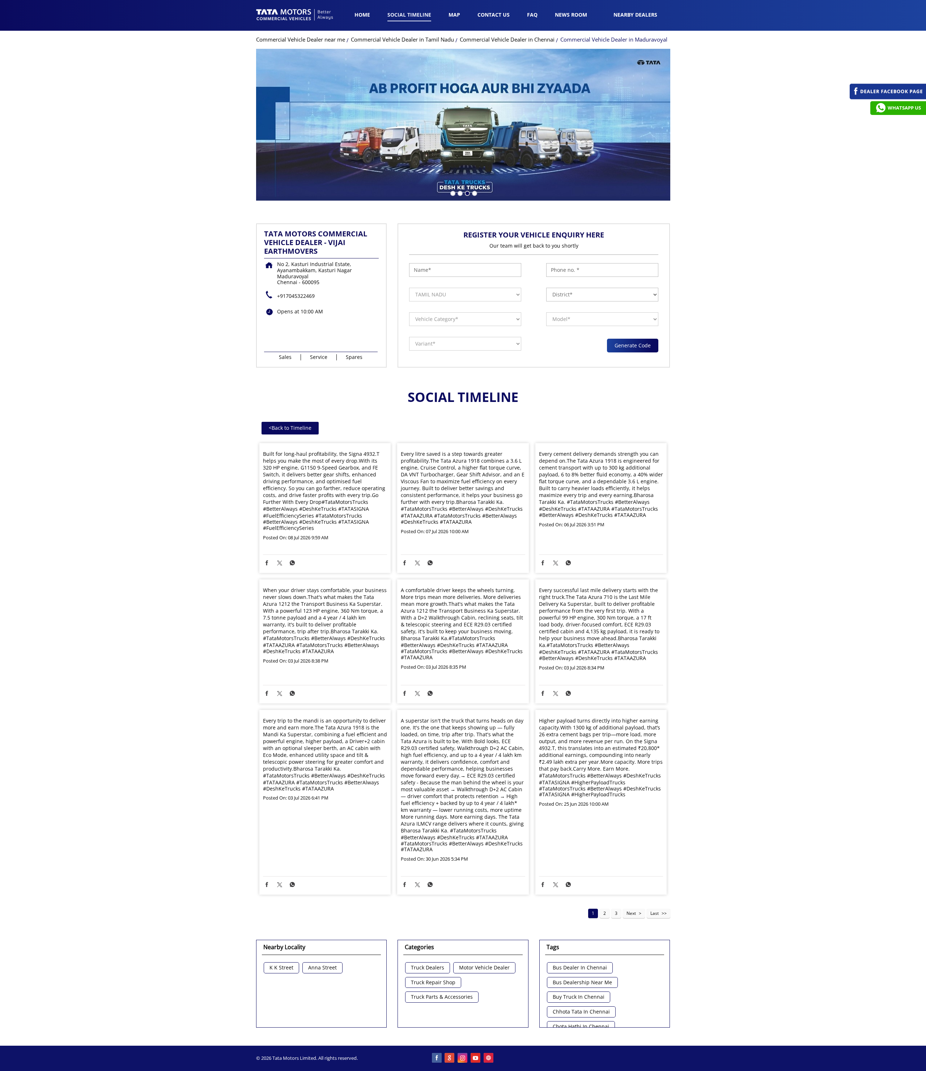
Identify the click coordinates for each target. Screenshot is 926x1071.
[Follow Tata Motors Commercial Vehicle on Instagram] (463, 1058)
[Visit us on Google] (450, 1058)
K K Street (281, 968)
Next (631, 913)
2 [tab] (459, 192)
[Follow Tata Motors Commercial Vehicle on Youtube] (476, 1058)
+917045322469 (296, 295)
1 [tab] (452, 192)
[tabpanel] (463, 125)
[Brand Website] (489, 1058)
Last (654, 913)
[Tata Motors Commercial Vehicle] (295, 15)
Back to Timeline (290, 427)
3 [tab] (466, 192)
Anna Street (322, 968)
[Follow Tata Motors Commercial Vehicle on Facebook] (437, 1058)
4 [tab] (474, 192)
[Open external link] (888, 97)
